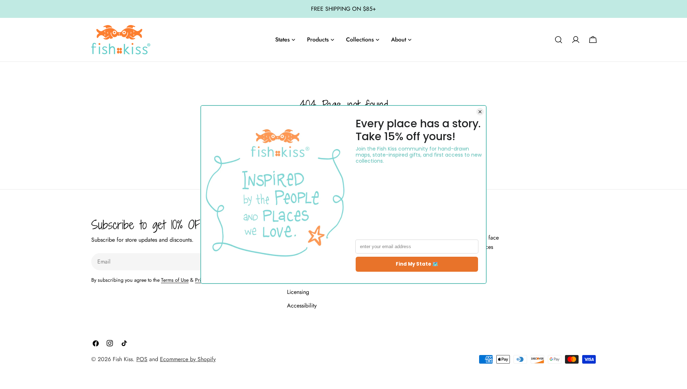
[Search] (558, 40)
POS (141, 359)
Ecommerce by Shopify (188, 359)
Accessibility (302, 305)
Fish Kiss (123, 359)
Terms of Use (175, 280)
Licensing (298, 292)
